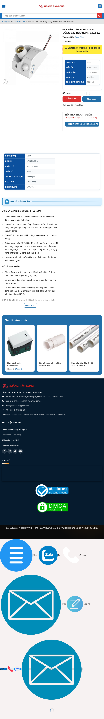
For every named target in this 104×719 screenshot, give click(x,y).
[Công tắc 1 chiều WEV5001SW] (19, 342)
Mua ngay (91, 99)
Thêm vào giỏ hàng (72, 99)
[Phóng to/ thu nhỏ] (2, 703)
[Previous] (8, 343)
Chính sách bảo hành (10, 440)
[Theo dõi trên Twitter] (15, 451)
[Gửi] (99, 15)
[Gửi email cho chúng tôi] (20, 451)
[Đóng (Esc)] (24, 703)
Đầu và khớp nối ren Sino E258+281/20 (50, 364)
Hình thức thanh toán (10, 445)
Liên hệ (3, 669)
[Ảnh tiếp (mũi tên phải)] (9, 714)
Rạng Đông (79, 37)
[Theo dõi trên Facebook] (4, 451)
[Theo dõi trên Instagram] (9, 451)
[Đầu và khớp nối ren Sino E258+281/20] (52, 342)
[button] (100, 6)
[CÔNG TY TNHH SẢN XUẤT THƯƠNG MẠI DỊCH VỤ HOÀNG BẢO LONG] (52, 6)
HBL (96, 528)
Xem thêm (29, 305)
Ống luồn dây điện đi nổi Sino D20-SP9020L (82, 364)
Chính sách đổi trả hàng (11, 435)
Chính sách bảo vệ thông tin (14, 430)
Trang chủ (6, 21)
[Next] (95, 343)
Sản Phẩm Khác (19, 21)
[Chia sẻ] (17, 703)
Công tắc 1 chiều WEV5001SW (14, 364)
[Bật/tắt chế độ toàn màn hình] (9, 703)
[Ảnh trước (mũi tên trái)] (2, 714)
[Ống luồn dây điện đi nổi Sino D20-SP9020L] (84, 342)
